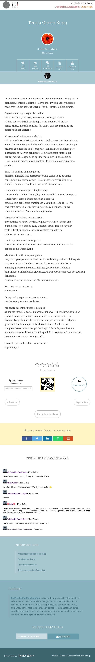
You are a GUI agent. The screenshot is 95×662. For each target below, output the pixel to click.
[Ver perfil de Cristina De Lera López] (47, 39)
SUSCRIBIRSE (64, 636)
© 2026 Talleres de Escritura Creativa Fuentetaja (71, 655)
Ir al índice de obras (47, 414)
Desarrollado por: (19, 655)
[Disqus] (47, 499)
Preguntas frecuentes (27, 564)
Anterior (12, 402)
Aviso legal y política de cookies (32, 553)
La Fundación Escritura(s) (25, 598)
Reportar (72, 67)
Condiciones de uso (27, 559)
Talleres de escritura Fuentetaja (31, 570)
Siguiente (81, 402)
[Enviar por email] (68, 438)
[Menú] (6, 5)
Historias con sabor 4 (47, 81)
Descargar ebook (79, 385)
